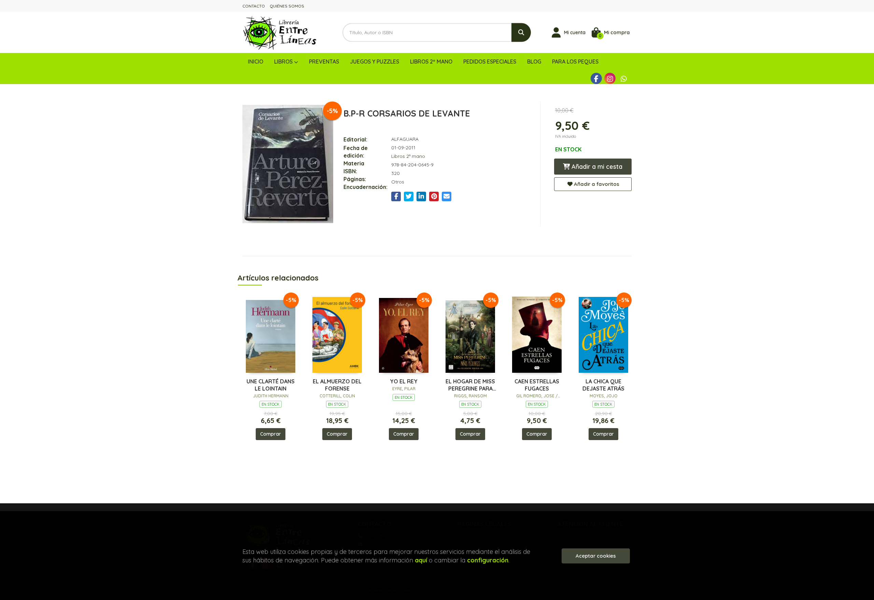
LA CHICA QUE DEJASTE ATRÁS (603, 385)
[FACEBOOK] (596, 78)
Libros (284, 61)
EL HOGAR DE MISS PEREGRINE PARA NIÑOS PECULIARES (470, 385)
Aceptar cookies (596, 556)
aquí (421, 560)
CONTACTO (253, 6)
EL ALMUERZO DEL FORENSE (337, 385)
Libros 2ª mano (408, 156)
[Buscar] (521, 32)
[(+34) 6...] (623, 78)
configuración (487, 560)
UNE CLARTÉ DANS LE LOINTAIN (270, 385)
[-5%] (270, 333)
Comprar (270, 434)
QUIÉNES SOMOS (287, 6)
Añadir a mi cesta (596, 167)
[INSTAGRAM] (610, 78)
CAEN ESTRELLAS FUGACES (536, 385)
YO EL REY (404, 381)
